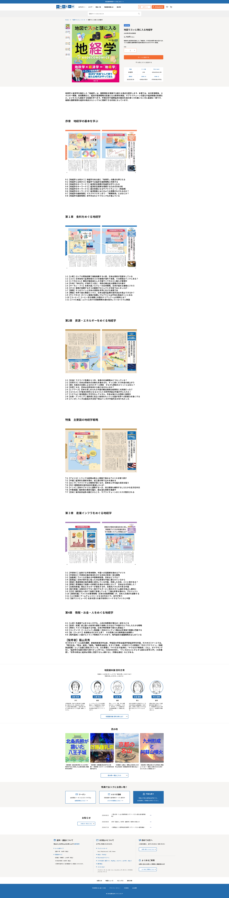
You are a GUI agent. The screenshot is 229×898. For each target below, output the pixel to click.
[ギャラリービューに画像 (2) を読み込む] (67, 32)
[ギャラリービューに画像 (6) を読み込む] (67, 54)
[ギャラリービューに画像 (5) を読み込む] (67, 49)
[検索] (139, 14)
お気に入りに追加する (145, 62)
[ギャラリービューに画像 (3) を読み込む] (67, 38)
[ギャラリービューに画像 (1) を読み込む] (67, 26)
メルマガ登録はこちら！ (114, 800)
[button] (82, 6)
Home (67, 20)
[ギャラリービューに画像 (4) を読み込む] (67, 43)
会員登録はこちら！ (80, 800)
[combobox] (114, 13)
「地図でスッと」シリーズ (78, 20)
